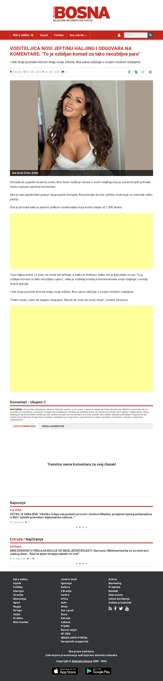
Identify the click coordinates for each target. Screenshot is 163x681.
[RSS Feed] (110, 608)
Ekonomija (19, 598)
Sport (16, 602)
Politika (59, 35)
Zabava (65, 622)
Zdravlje (66, 591)
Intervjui (18, 591)
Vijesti (44, 35)
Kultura (65, 587)
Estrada (65, 618)
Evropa (17, 610)
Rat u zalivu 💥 (23, 35)
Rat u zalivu (20, 579)
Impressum (116, 594)
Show (64, 606)
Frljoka (65, 625)
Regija (17, 606)
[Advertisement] (81, 241)
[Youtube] (127, 608)
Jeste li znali (69, 579)
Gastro (65, 594)
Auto (64, 602)
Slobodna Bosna (82, 661)
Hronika (18, 594)
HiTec (64, 598)
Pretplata (114, 587)
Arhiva (113, 579)
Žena (64, 614)
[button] (149, 84)
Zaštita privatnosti (120, 602)
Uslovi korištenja (119, 598)
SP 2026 (65, 633)
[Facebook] (115, 608)
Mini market (20, 622)
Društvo (18, 618)
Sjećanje (66, 583)
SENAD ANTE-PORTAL (74, 637)
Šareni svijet (69, 629)
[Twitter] (121, 608)
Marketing (115, 583)
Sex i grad (67, 610)
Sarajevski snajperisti (74, 641)
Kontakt (113, 591)
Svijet (16, 614)
